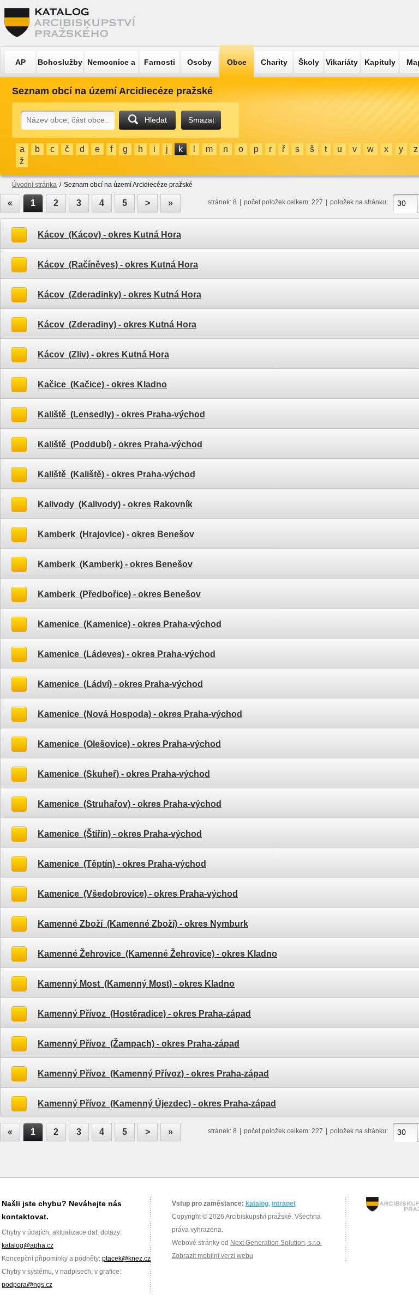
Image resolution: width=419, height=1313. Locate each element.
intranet (284, 1203)
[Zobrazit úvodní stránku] (73, 23)
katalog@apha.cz (27, 1245)
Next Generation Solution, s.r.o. (276, 1243)
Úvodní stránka (34, 185)
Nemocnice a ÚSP (111, 65)
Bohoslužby (60, 62)
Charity (274, 62)
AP (20, 62)
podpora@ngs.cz (27, 1284)
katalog (257, 1203)
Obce (237, 62)
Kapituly (380, 62)
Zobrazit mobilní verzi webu (212, 1256)
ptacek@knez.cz (126, 1258)
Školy (308, 62)
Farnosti (159, 62)
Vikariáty (342, 62)
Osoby (199, 62)
